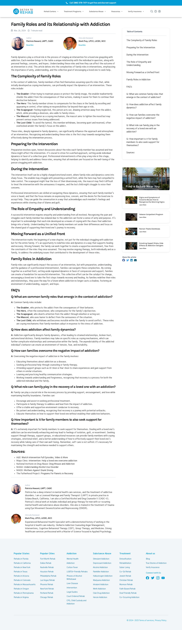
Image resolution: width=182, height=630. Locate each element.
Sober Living (124, 567)
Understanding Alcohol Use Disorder (41, 467)
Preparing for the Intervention (140, 47)
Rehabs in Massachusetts (24, 585)
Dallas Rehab (45, 563)
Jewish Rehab (125, 576)
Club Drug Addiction (101, 593)
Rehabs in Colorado (22, 580)
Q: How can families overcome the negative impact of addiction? (142, 116)
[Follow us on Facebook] (147, 578)
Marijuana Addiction (101, 580)
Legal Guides (72, 592)
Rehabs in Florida (21, 559)
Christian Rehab (126, 580)
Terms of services (146, 620)
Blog (148, 559)
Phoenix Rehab (46, 585)
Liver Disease (72, 583)
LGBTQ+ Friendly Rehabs (77, 572)
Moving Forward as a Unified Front (142, 72)
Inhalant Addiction (100, 585)
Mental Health (72, 559)
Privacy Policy (160, 620)
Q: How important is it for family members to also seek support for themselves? (142, 142)
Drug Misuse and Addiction (62, 464)
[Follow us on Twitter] (152, 578)
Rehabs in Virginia (21, 597)
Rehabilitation (125, 563)
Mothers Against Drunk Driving (38, 470)
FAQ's (129, 87)
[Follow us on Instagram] (157, 578)
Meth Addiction (99, 589)
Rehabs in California (22, 563)
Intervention (72, 588)
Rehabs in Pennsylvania (24, 593)
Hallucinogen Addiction (102, 576)
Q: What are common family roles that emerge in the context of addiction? (144, 95)
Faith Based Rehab (127, 589)
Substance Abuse (102, 554)
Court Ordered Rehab (76, 596)
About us (150, 554)
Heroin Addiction (100, 597)
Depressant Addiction (102, 563)
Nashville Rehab (47, 567)
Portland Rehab (46, 593)
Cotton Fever (72, 567)
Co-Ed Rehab (125, 572)
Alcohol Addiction (100, 567)
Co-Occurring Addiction (129, 597)
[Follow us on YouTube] (163, 578)
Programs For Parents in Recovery (57, 473)
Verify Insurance (152, 567)
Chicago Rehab (46, 597)
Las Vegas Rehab (47, 580)
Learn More (142, 205)
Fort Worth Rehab (47, 559)
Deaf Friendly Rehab (128, 593)
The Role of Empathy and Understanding (138, 63)
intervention (38, 138)
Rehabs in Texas (20, 572)
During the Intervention (137, 55)
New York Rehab (47, 589)
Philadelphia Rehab (48, 576)
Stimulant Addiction (101, 559)
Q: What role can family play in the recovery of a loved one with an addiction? (143, 128)
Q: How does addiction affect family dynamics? (143, 106)
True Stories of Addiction (156, 563)
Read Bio (29, 45)
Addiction (71, 554)
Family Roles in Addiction (138, 80)
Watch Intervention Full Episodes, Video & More (45, 457)
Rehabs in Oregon (21, 589)
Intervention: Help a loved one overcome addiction (53, 461)
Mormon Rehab (126, 585)
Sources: (130, 153)
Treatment (125, 554)
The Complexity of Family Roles (141, 40)
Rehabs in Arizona (21, 576)
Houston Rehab (47, 572)
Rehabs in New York (22, 567)
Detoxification (125, 559)
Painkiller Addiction (101, 572)
